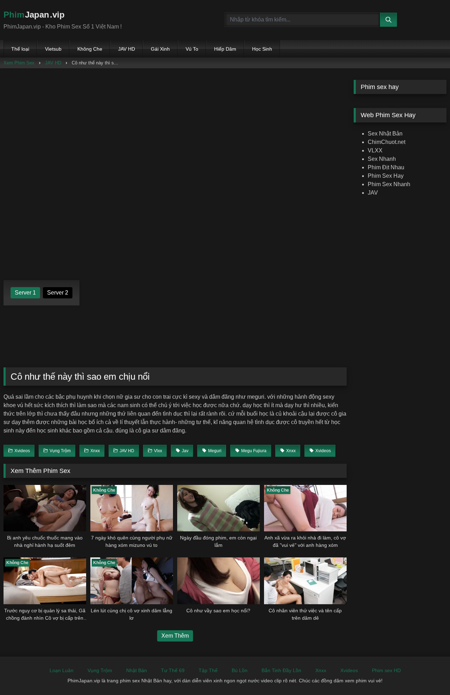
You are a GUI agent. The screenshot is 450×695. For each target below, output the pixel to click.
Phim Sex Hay (386, 176)
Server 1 (25, 293)
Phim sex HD (386, 670)
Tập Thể (208, 670)
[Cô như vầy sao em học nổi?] (218, 580)
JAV (373, 193)
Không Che (89, 49)
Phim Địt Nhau (386, 167)
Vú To (192, 49)
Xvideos (349, 670)
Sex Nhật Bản (385, 134)
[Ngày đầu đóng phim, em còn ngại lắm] (218, 508)
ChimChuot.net (386, 142)
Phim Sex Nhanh (389, 184)
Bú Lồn (240, 670)
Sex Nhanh (382, 159)
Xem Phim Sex (19, 62)
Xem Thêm (175, 636)
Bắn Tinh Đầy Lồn (281, 670)
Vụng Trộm (100, 670)
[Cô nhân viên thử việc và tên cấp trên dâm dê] (305, 580)
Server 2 (57, 293)
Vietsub (53, 49)
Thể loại (20, 49)
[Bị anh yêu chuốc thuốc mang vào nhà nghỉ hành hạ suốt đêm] (45, 508)
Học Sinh (262, 49)
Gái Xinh (160, 49)
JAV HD (126, 49)
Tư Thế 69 (173, 670)
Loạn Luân (61, 670)
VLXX (375, 150)
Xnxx (320, 670)
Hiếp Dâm (225, 49)
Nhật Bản (136, 670)
